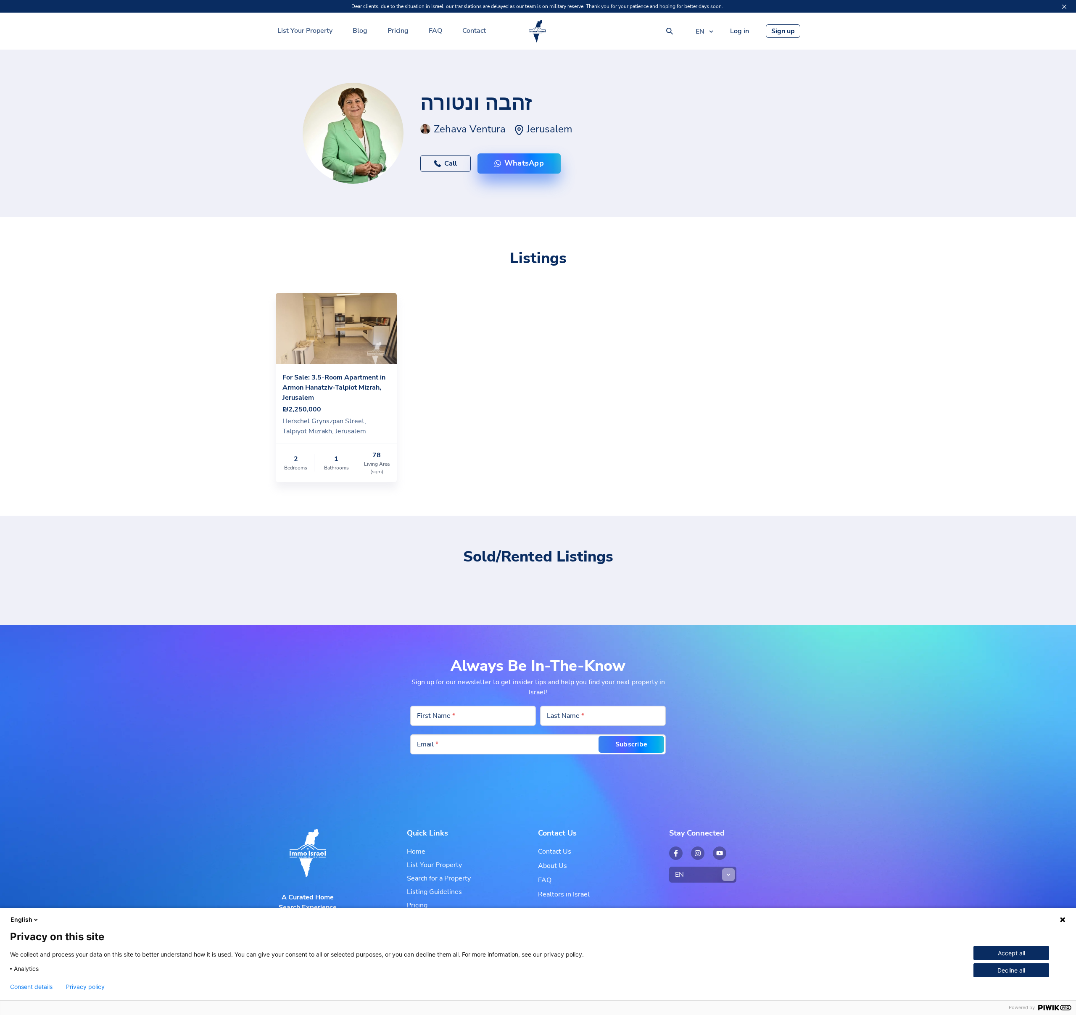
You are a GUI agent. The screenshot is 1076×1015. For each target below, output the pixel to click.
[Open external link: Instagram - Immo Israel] (697, 853)
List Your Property (304, 30)
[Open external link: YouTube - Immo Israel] (719, 853)
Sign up (783, 31)
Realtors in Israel (564, 894)
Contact (474, 30)
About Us (552, 865)
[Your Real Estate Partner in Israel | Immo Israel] (537, 31)
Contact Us (554, 851)
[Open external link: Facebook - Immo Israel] (676, 853)
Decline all (1011, 970)
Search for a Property (439, 878)
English (21, 919)
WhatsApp (524, 163)
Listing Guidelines (434, 891)
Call (450, 163)
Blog (360, 30)
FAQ (435, 30)
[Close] (1064, 7)
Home (416, 851)
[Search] (669, 31)
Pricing (398, 30)
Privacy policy (85, 986)
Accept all (1011, 953)
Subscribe (631, 744)
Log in (739, 31)
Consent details (31, 986)
